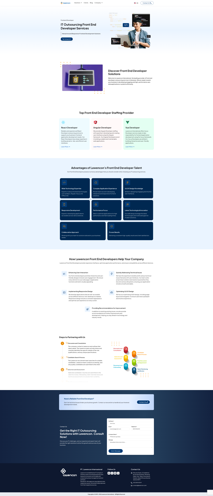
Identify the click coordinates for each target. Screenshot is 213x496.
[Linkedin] (115, 473)
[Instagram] (112, 473)
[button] (78, 2)
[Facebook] (109, 473)
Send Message (115, 451)
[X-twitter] (118, 473)
